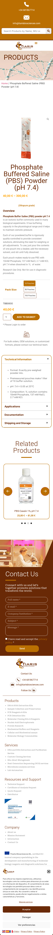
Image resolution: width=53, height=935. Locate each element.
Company (12, 827)
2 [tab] (25, 523)
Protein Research (15, 726)
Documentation (14, 414)
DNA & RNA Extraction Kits (20, 705)
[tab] (26, 378)
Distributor (12, 794)
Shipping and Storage (18, 423)
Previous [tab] (8, 491)
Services (11, 745)
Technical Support (16, 784)
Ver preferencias (26, 925)
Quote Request (14, 791)
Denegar (26, 917)
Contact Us (12, 842)
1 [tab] (22, 523)
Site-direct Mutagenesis (18, 760)
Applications (12, 406)
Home (4, 83)
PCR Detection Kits (16, 716)
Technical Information (18, 359)
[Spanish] (7, 931)
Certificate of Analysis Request (21, 788)
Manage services (26, 902)
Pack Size (11, 289)
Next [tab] (45, 491)
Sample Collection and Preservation (24, 709)
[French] (11, 931)
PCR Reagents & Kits (17, 712)
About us (11, 832)
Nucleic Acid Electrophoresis (20, 722)
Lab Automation (15, 770)
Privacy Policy (13, 931)
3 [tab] (28, 523)
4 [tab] (31, 523)
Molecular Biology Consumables (22, 736)
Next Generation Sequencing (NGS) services (27, 763)
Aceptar (26, 909)
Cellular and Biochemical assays (22, 733)
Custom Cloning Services (19, 757)
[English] (4, 931)
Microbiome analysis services (21, 767)
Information (13, 839)
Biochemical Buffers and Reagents (23, 729)
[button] (48, 871)
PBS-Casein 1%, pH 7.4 (26, 511)
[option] (29, 283)
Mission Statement (16, 835)
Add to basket (26, 317)
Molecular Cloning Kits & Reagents (23, 719)
